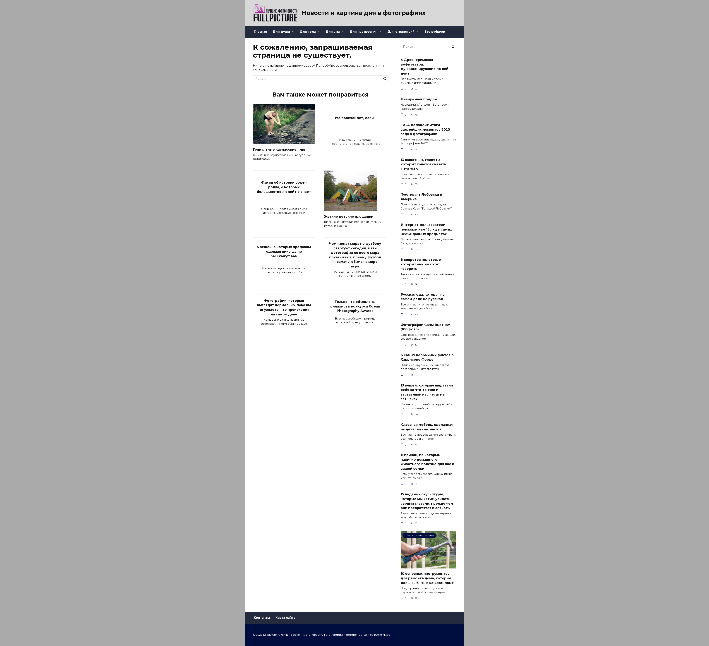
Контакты (262, 617)
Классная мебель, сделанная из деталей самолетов (427, 427)
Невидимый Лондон (419, 99)
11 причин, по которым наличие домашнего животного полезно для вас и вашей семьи (427, 461)
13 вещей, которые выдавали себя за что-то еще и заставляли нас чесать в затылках (427, 392)
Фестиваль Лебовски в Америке (421, 197)
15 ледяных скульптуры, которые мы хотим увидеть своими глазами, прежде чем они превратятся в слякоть (427, 501)
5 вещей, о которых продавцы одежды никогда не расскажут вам (284, 251)
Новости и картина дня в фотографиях (364, 12)
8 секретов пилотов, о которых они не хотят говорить (421, 264)
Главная (260, 31)
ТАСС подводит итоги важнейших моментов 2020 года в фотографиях (425, 129)
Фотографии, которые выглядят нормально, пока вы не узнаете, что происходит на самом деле (284, 307)
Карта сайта (285, 617)
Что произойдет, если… (355, 118)
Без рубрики (434, 31)
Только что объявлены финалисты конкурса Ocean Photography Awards (355, 306)
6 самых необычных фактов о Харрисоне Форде (427, 357)
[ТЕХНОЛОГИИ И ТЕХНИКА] (428, 566)
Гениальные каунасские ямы (279, 149)
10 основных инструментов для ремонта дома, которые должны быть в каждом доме (427, 578)
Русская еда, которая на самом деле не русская (423, 296)
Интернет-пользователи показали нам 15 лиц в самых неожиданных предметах (426, 229)
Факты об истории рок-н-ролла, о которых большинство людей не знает (284, 187)
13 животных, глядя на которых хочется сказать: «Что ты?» (424, 164)
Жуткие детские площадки (348, 216)
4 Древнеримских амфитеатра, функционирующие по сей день (424, 66)
